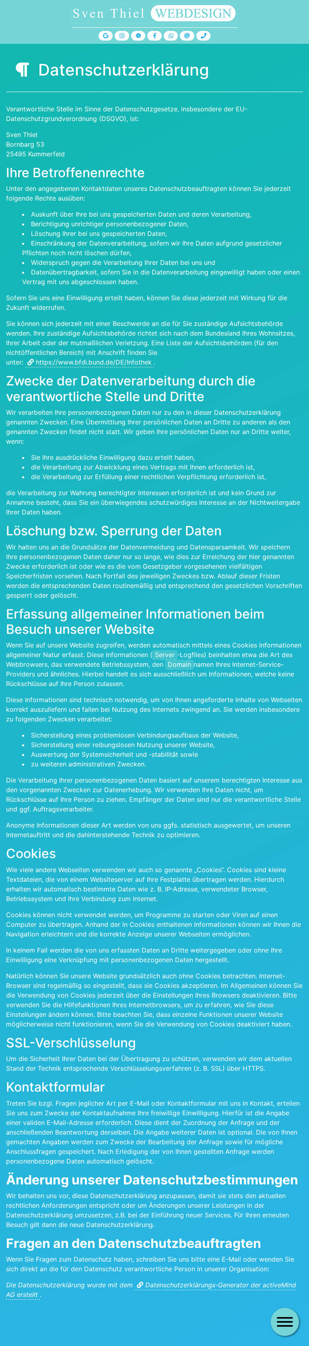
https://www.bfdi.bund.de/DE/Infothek (94, 362)
